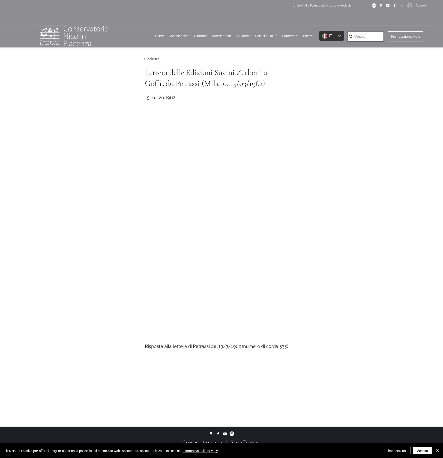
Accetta (422, 450)
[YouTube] (387, 5)
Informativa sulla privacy (200, 450)
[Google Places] (380, 5)
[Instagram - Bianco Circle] (232, 433)
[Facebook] (394, 5)
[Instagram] (401, 5)
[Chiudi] (437, 450)
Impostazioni (397, 450)
